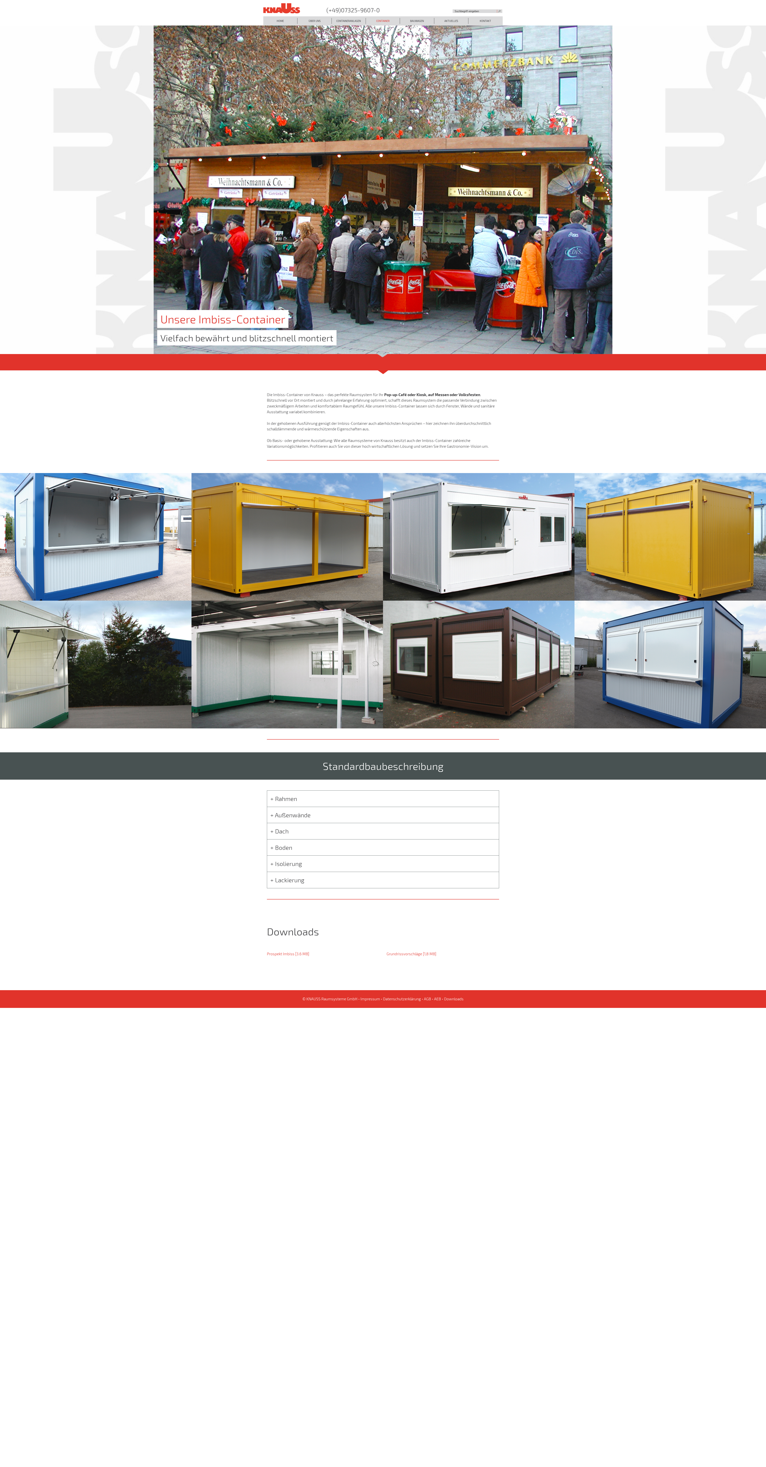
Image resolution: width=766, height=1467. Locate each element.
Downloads (454, 999)
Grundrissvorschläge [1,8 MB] (411, 953)
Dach (282, 831)
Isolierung (288, 863)
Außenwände (293, 815)
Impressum (370, 999)
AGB (427, 999)
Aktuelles (451, 21)
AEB (437, 999)
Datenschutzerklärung (402, 999)
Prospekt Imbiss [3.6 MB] (288, 953)
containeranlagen (348, 21)
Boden (283, 847)
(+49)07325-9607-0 (353, 10)
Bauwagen (417, 21)
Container (383, 21)
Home (280, 21)
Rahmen (286, 798)
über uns (315, 21)
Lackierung (289, 880)
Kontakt (485, 21)
